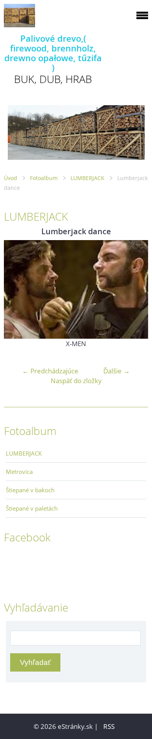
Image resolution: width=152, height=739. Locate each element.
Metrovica (19, 472)
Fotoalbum (44, 178)
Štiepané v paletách (32, 508)
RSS (109, 726)
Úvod (10, 178)
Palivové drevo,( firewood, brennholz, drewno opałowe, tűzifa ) (53, 53)
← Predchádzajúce (50, 370)
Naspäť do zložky (76, 380)
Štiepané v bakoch (30, 490)
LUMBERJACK (87, 178)
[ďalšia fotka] (135, 289)
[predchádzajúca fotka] (16, 289)
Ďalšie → (116, 370)
